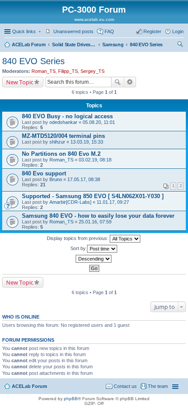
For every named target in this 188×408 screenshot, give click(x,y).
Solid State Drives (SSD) (74, 44)
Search (117, 82)
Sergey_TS (92, 71)
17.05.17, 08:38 (83, 179)
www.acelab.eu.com (94, 19)
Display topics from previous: (78, 238)
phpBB (71, 398)
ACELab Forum (28, 44)
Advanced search (130, 82)
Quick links (24, 31)
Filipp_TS (68, 71)
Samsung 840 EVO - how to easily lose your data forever (98, 216)
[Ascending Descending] (94, 259)
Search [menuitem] (180, 45)
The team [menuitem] (158, 386)
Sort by (78, 248)
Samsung (112, 44)
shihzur (57, 141)
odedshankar (63, 122)
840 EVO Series (146, 44)
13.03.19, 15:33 (86, 141)
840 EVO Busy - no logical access (67, 116)
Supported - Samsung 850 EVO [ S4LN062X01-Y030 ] (93, 196)
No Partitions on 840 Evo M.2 (61, 154)
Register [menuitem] (152, 31)
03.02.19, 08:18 (95, 159)
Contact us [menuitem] (125, 386)
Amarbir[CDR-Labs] (70, 202)
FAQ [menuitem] (109, 31)
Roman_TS (43, 71)
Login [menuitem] (178, 31)
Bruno (55, 179)
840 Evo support (44, 173)
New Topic (19, 82)
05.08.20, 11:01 (99, 122)
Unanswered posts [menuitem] (73, 31)
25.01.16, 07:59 (95, 221)
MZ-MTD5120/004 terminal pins (63, 136)
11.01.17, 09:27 (113, 202)
